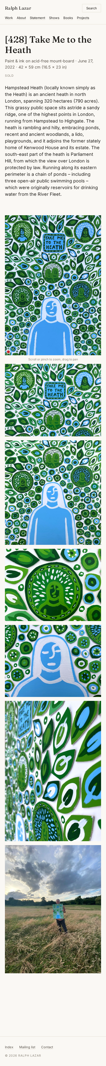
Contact (47, 1047)
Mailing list (27, 1047)
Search (91, 8)
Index (9, 1047)
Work (9, 18)
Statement (37, 18)
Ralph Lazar (18, 8)
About (21, 18)
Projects (83, 18)
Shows (54, 18)
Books (68, 18)
